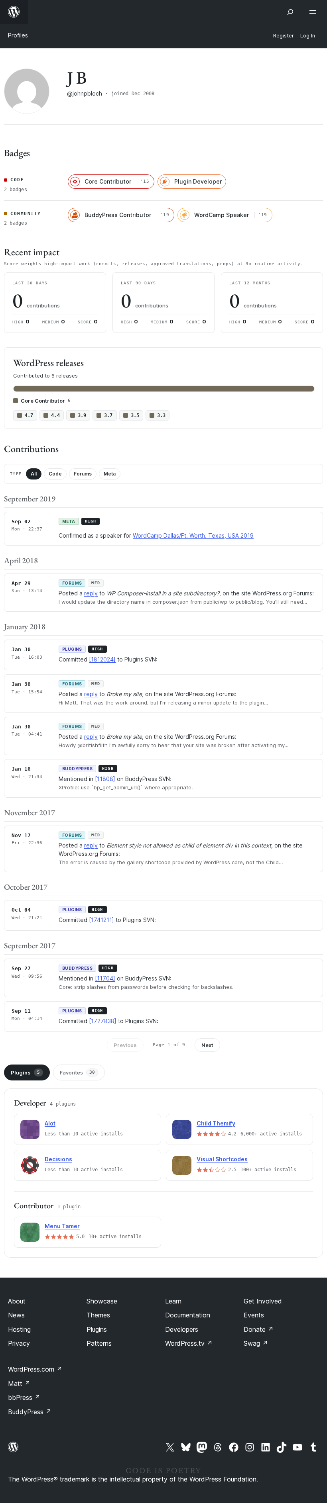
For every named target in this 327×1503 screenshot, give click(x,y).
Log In (307, 36)
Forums (83, 474)
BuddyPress (29, 1412)
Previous (125, 1045)
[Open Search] (290, 12)
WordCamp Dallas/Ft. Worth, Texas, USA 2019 (193, 535)
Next (207, 1045)
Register (283, 36)
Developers (181, 1329)
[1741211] (101, 919)
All (34, 474)
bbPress (24, 1397)
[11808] (105, 778)
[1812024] (102, 659)
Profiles (18, 35)
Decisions (58, 1159)
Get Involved (263, 1301)
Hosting (19, 1329)
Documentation (187, 1315)
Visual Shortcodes (222, 1159)
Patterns (99, 1343)
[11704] (105, 978)
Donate (259, 1329)
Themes (98, 1315)
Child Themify (216, 1123)
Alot (50, 1123)
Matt (19, 1384)
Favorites (77, 1072)
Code (55, 474)
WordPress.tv (189, 1343)
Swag (256, 1343)
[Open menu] (314, 12)
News (16, 1315)
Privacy (19, 1343)
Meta (110, 474)
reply (91, 593)
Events (254, 1315)
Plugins (25, 1072)
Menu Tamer (62, 1226)
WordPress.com (35, 1369)
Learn (173, 1301)
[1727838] (102, 1021)
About (17, 1301)
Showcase (102, 1301)
